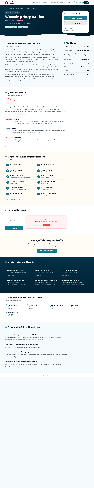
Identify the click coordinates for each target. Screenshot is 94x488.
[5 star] (17, 220)
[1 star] (11, 220)
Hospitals (11, 8)
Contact (69, 2)
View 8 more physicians (14, 199)
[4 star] (15, 220)
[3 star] (14, 220)
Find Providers (34, 2)
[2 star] (12, 220)
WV (16, 8)
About (61, 2)
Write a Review (15, 228)
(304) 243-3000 (77, 18)
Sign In (86, 2)
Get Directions (76, 23)
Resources (53, 2)
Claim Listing (78, 2)
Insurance (44, 2)
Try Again (46, 224)
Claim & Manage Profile (46, 250)
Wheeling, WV (21, 8)
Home (6, 8)
